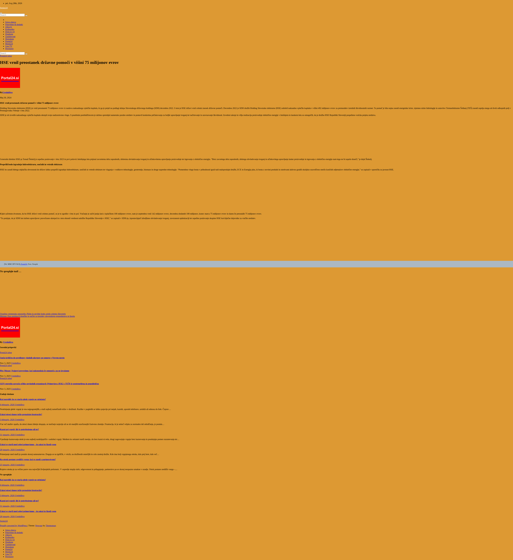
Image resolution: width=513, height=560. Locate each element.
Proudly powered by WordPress (13, 525)
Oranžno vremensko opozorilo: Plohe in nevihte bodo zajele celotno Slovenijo (33, 314)
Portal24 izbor (6, 56)
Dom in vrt (10, 32)
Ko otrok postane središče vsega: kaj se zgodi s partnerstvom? (28, 459)
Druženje (9, 34)
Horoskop (9, 39)
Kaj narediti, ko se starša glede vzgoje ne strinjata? (23, 399)
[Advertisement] (80, 137)
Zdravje (8, 27)
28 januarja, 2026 (7, 450)
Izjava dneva (10, 22)
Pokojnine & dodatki (14, 24)
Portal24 (8, 41)
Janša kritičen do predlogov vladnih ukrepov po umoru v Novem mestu (32, 358)
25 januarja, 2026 (7, 465)
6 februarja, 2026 (7, 405)
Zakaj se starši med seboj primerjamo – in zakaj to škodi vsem (28, 444)
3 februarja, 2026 (7, 419)
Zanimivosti (10, 36)
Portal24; (24, 264)
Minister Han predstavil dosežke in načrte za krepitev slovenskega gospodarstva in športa (37, 316)
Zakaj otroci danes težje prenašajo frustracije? (21, 414)
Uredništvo (8, 92)
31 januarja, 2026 (7, 435)
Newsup (38, 525)
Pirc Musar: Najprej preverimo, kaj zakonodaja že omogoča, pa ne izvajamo (34, 371)
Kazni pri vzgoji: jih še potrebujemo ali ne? (19, 429)
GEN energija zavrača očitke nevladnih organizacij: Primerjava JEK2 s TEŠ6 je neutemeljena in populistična (49, 384)
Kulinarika (9, 29)
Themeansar (51, 525)
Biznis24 (9, 44)
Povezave (9, 48)
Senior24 (4, 8)
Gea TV (8, 46)
